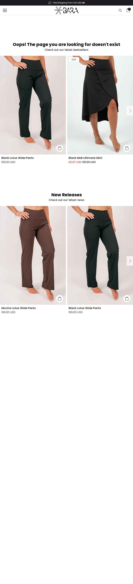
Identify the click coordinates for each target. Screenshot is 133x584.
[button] (5, 10)
